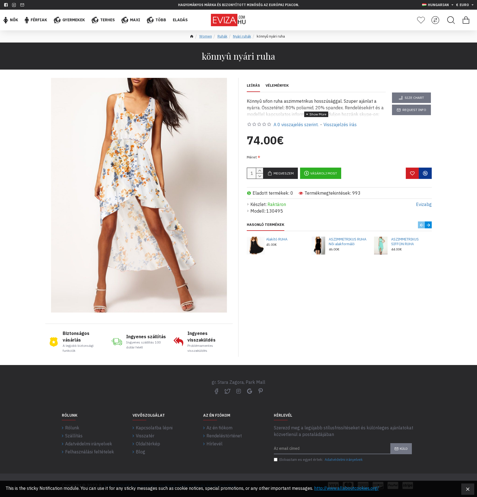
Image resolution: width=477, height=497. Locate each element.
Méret (252, 157)
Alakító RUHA (276, 239)
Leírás (253, 85)
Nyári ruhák (242, 36)
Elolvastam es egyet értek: (321, 459)
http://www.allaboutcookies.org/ (346, 488)
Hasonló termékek (265, 225)
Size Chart (414, 98)
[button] (421, 224)
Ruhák (222, 36)
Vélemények (277, 85)
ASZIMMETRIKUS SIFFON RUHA (405, 241)
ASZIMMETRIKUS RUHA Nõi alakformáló (347, 241)
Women (205, 36)
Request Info (414, 110)
